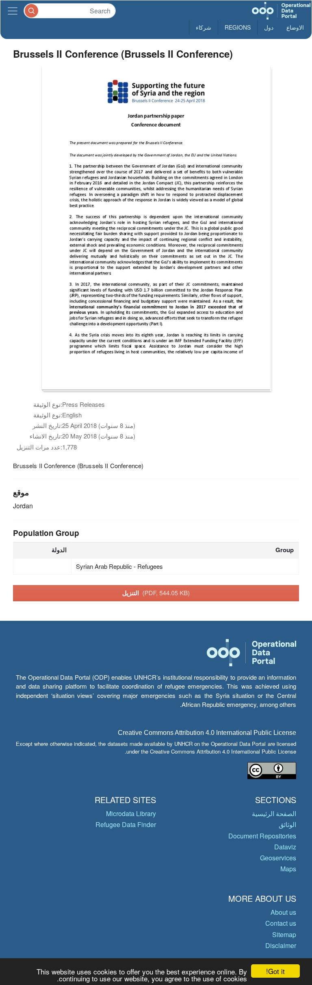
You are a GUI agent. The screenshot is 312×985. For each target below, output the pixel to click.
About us (283, 912)
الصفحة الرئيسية (274, 813)
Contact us (280, 923)
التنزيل (156, 592)
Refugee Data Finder (125, 824)
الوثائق (287, 824)
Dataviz (285, 846)
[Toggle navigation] (13, 11)
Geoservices (278, 857)
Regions (238, 27)
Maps (288, 868)
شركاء (203, 27)
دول (268, 27)
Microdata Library (131, 813)
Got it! (275, 971)
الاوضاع (295, 27)
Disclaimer (280, 945)
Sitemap (284, 934)
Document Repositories (262, 835)
